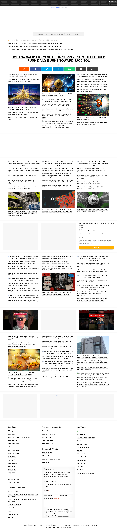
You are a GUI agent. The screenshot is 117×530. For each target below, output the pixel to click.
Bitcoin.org (12, 434)
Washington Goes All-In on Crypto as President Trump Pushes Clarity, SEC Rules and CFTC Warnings (21, 344)
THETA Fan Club (47, 440)
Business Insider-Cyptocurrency (19, 437)
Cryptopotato (12, 463)
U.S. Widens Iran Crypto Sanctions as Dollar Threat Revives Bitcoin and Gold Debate (40, 50)
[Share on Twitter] (46, 69)
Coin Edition (12, 440)
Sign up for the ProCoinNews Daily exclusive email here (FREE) (33, 40)
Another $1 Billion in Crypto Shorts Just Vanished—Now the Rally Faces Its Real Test (58, 370)
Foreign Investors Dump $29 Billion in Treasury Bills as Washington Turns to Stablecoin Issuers (22, 213)
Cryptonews (12, 457)
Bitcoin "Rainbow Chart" (51, 459)
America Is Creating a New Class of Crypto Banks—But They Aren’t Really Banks (21, 182)
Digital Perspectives (85, 441)
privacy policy (63, 516)
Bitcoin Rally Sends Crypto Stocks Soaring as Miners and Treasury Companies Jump (23, 338)
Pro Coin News (13, 491)
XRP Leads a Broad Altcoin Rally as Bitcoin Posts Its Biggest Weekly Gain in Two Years (23, 290)
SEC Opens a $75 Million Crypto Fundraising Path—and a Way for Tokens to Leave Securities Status (23, 268)
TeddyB (79, 450)
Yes (81, 227)
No (81, 229)
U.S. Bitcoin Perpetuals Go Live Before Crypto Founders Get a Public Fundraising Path (23, 170)
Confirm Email (63, 495)
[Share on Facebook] (35, 69)
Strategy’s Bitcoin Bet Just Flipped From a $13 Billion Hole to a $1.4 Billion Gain (93, 265)
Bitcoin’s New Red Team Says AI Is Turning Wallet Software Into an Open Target (91, 170)
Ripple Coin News (14, 482)
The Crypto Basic (14, 450)
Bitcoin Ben (81, 434)
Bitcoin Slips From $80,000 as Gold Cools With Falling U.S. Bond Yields (35, 46)
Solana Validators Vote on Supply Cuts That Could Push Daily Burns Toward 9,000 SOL (58, 58)
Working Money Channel (85, 473)
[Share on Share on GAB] (69, 69)
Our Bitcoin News (14, 479)
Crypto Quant (47, 453)
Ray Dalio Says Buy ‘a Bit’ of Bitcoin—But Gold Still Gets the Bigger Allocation (92, 293)
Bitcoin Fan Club (48, 434)
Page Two (32, 525)
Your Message (52, 498)
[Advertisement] (58, 19)
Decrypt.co (12, 469)
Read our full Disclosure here (67, 35)
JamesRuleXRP (82, 460)
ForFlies (80, 467)
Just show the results (88, 231)
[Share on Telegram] (58, 69)
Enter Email (48, 495)
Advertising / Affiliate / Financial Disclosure (71, 525)
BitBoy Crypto (82, 444)
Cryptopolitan (13, 460)
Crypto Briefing (14, 453)
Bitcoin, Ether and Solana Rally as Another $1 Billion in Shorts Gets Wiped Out (92, 362)
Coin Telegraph (13, 444)
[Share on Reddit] (24, 69)
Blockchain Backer (14, 504)
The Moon (11, 517)
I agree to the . (58, 516)
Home (25, 525)
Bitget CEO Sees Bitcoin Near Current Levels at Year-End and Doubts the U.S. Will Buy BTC (57, 268)
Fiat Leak (46, 462)
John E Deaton (13, 508)
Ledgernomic (12, 473)
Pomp (9, 511)
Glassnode (46, 456)
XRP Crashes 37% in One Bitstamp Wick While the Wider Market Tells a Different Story (58, 115)
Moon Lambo (81, 454)
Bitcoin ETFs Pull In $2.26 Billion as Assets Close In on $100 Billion (35, 43)
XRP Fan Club (47, 437)
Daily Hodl (12, 466)
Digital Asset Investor (86, 437)
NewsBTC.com (12, 476)
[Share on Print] (92, 69)
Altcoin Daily (13, 514)
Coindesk (11, 447)
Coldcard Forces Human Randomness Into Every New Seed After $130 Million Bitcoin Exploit (57, 175)
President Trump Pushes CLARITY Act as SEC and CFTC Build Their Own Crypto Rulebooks (92, 177)
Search (94, 525)
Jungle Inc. (81, 463)
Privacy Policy (89, 243)
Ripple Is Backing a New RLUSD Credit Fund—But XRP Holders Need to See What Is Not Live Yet (93, 384)
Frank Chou (81, 470)
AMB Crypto (12, 431)
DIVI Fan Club (47, 444)
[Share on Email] (81, 69)
